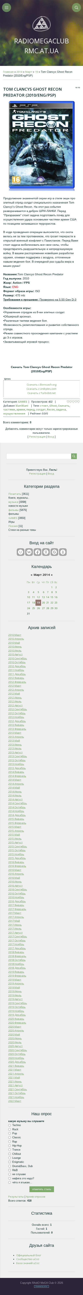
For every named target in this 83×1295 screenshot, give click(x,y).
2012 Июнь (15, 697)
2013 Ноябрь (16, 764)
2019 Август (15, 999)
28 (47, 608)
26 (38, 608)
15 (51, 597)
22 (51, 602)
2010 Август (15, 654)
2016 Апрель (16, 874)
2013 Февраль (17, 729)
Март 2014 (42, 575)
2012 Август (15, 705)
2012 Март (14, 685)
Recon (51, 409)
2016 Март (14, 870)
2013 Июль (15, 748)
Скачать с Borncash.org (41, 384)
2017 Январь (16, 905)
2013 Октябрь (17, 760)
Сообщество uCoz (27, 1259)
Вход (51, 436)
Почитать (14, 494)
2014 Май (14, 787)
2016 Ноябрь (16, 897)
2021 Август (15, 1085)
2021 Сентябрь (17, 1089)
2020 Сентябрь (17, 1050)
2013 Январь (16, 725)
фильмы (13, 510)
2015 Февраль (17, 823)
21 (47, 602)
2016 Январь (16, 862)
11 (33, 597)
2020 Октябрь (17, 1054)
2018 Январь (16, 952)
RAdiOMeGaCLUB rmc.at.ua (41, 45)
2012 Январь (16, 678)
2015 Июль (15, 838)
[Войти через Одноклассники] (63, 552)
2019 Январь (16, 972)
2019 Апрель (16, 983)
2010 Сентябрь (17, 658)
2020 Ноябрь (16, 1058)
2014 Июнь (15, 791)
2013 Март (14, 732)
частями (9, 409)
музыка (13, 502)
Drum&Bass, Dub (22, 1165)
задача (61, 409)
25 (33, 608)
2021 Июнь (15, 1081)
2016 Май (14, 878)
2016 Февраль (17, 866)
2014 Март (14, 780)
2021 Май (14, 1077)
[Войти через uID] (20, 552)
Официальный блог (28, 1255)
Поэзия (13, 526)
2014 (19, 72)
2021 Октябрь (17, 1093)
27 (43, 608)
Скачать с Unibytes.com (41, 389)
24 (28, 608)
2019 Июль (15, 995)
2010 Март (14, 635)
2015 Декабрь (17, 858)
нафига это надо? (23, 1178)
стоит (44, 405)
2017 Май (14, 921)
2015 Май (14, 834)
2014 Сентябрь (17, 803)
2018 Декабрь (17, 968)
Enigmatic (18, 1161)
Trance (16, 1149)
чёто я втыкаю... (22, 1182)
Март (28, 72)
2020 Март (14, 1026)
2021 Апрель (16, 1073)
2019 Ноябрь (16, 1011)
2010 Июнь (15, 646)
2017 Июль (15, 928)
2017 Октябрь (17, 940)
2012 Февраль (17, 682)
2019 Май (14, 987)
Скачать (63, 405)
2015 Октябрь (17, 850)
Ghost (53, 405)
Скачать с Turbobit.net (41, 393)
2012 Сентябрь (17, 709)
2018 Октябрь (17, 960)
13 (43, 597)
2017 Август (15, 932)
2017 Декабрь (17, 948)
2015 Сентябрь (17, 846)
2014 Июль (15, 795)
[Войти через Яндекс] (46, 552)
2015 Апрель (16, 831)
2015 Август (15, 842)
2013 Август (15, 752)
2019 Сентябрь (17, 1003)
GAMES (22, 401)
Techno (16, 1125)
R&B (15, 1170)
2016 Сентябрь (17, 889)
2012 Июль (15, 701)
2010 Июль (15, 650)
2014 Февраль (17, 776)
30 (55, 608)
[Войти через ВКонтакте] (29, 552)
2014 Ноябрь (16, 811)
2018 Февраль (17, 956)
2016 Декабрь (17, 901)
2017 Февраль (17, 909)
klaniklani (22, 405)
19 (36, 72)
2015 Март (14, 827)
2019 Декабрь (17, 1015)
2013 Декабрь (17, 768)
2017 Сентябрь (17, 936)
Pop (14, 1133)
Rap (14, 1141)
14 (47, 597)
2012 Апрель (16, 689)
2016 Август (15, 885)
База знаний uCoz (27, 1263)
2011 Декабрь (17, 674)
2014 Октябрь (17, 807)
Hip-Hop (17, 1145)
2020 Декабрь (17, 1062)
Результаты (16, 1196)
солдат (41, 409)
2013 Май (14, 740)
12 (38, 597)
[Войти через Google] (54, 552)
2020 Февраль (17, 1022)
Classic (16, 1137)
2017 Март (14, 913)
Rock (15, 1129)
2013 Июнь (15, 744)
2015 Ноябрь (16, 854)
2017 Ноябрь (16, 944)
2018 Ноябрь (16, 964)
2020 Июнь (15, 1038)
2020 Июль (15, 1042)
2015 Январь (16, 819)
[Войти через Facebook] (37, 552)
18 (33, 602)
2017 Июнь (15, 925)
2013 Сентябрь (17, 756)
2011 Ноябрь (16, 670)
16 (55, 597)
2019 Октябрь (17, 1007)
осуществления (14, 413)
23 (55, 602)
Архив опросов (35, 1196)
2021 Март (14, 1069)
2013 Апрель (16, 737)
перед (30, 409)
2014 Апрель (16, 784)
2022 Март (14, 1101)
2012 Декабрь (17, 721)
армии (20, 409)
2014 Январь (16, 772)
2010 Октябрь (17, 662)
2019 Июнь (15, 991)
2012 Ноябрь (16, 717)
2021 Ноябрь (16, 1097)
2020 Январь (16, 1019)
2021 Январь (16, 1066)
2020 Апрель (16, 1030)
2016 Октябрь (17, 893)
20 (43, 602)
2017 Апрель (16, 917)
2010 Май (14, 642)
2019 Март (14, 979)
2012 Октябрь (17, 713)
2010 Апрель (16, 638)
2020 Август (15, 1046)
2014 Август (15, 799)
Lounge (16, 1157)
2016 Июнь (15, 881)
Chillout (16, 1153)
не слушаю (19, 1174)
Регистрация (37, 436)
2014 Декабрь (17, 815)
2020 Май (14, 1034)
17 (28, 602)
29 (51, 608)
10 (28, 597)
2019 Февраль (17, 975)
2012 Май (14, 693)
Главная (8, 72)
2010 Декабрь (17, 666)
